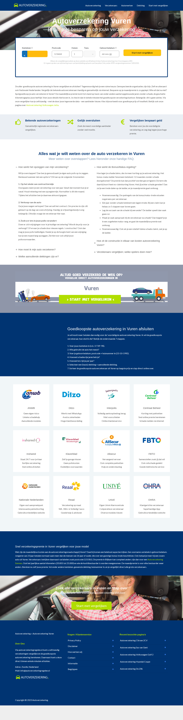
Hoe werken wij (75, 652)
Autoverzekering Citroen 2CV (133, 640)
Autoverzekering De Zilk (131, 668)
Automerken (127, 5)
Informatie (73, 663)
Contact (71, 657)
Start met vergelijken (158, 5)
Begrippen (72, 669)
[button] (32, 48)
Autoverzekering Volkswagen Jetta (42, 105)
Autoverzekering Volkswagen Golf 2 (136, 654)
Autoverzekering (93, 5)
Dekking (141, 5)
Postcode (56, 48)
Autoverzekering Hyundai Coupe (135, 661)
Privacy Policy (74, 640)
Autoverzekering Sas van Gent (134, 647)
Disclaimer (73, 646)
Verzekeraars (111, 5)
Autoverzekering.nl (108, 61)
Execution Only (100, 63)
